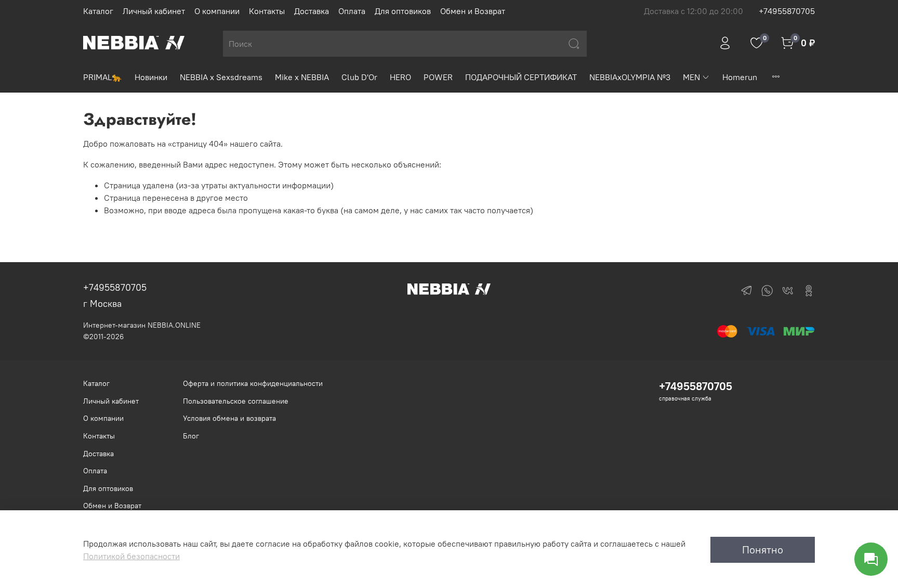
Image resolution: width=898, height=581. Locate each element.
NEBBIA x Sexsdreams (221, 77)
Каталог (98, 11)
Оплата (351, 11)
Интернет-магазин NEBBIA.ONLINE (142, 325)
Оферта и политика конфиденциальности (253, 383)
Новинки (151, 77)
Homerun (739, 77)
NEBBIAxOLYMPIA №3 (629, 77)
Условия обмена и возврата (229, 418)
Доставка (311, 11)
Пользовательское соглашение (235, 401)
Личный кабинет (154, 11)
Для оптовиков (403, 11)
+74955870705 (787, 11)
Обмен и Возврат (472, 11)
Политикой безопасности (131, 556)
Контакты (267, 11)
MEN (691, 77)
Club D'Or (359, 77)
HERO (400, 77)
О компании (217, 11)
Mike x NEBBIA (302, 77)
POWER (438, 77)
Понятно (762, 549)
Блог (191, 436)
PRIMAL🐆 (102, 77)
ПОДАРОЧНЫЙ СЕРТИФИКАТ (521, 77)
